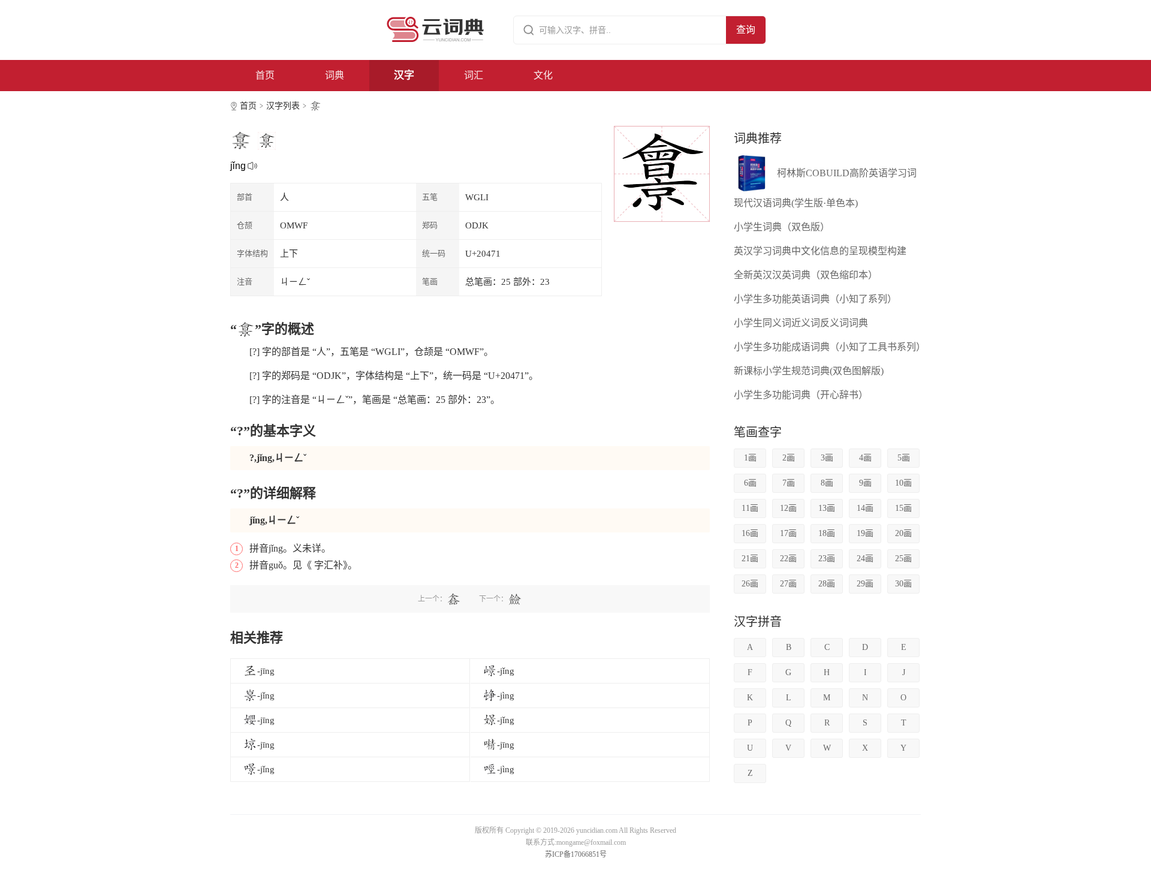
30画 (903, 583)
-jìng (505, 695)
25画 (903, 558)
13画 (826, 508)
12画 (788, 508)
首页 (265, 75)
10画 (903, 482)
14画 (865, 508)
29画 (865, 583)
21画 (750, 558)
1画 (750, 457)
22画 (788, 558)
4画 (865, 457)
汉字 (404, 75)
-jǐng (505, 671)
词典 (334, 75)
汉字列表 (283, 105)
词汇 (473, 75)
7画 (788, 482)
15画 (903, 508)
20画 (903, 533)
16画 (750, 533)
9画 (865, 482)
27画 (788, 583)
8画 (827, 482)
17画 (788, 533)
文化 (543, 75)
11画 (750, 508)
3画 (827, 457)
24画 (865, 558)
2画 (788, 457)
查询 (745, 30)
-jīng (266, 671)
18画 (826, 533)
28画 (826, 583)
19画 (865, 533)
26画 (750, 583)
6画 (750, 482)
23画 (826, 558)
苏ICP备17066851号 (576, 854)
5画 (903, 457)
